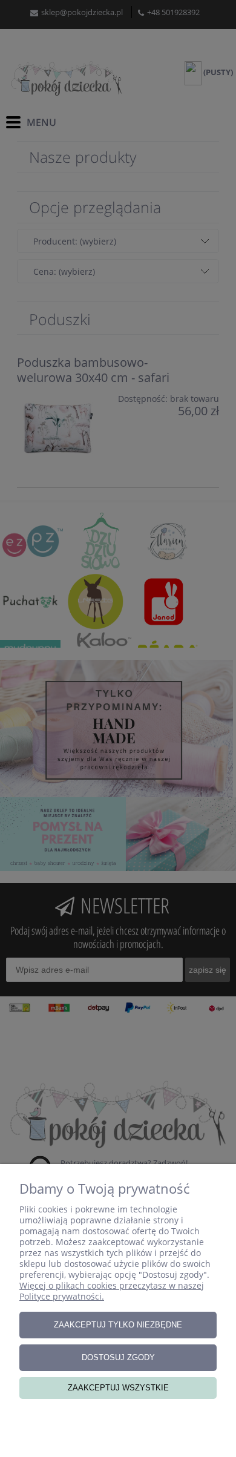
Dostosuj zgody (118, 1357)
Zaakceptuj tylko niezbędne (118, 1324)
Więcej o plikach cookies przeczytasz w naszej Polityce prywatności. (111, 1291)
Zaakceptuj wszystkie (118, 1387)
